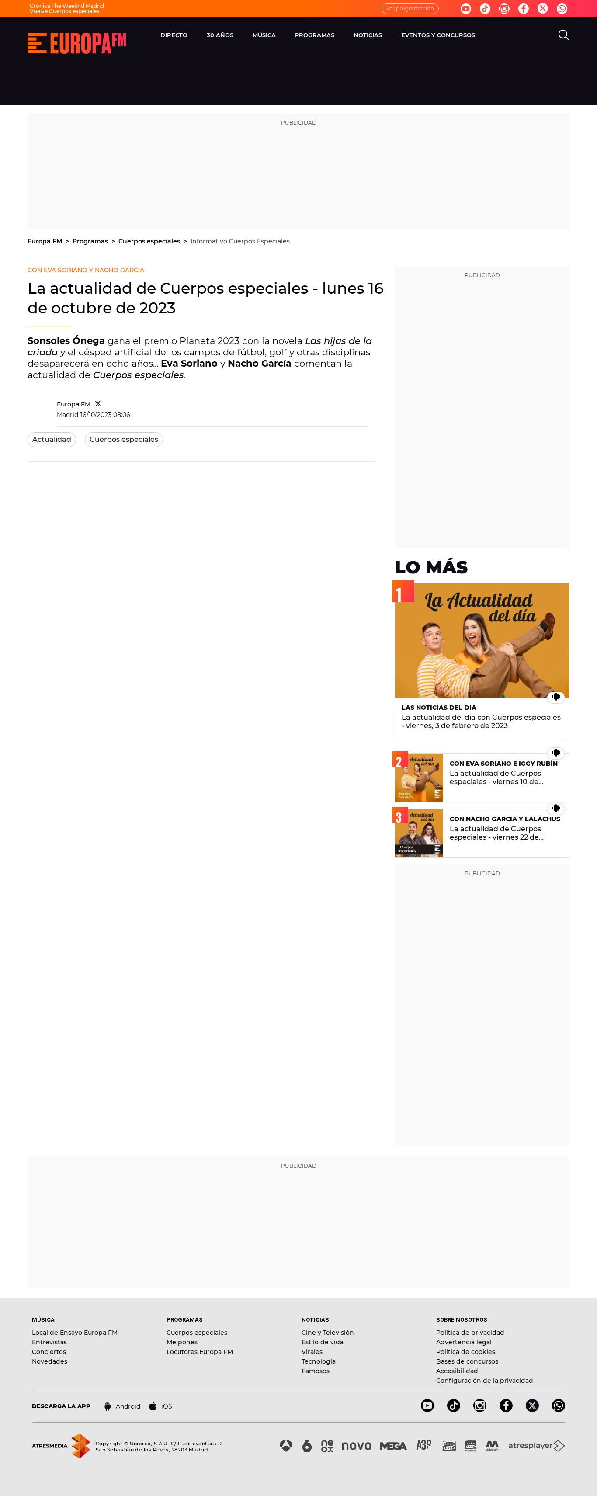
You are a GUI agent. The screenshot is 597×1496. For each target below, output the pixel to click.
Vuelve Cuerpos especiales (64, 11)
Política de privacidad (470, 1332)
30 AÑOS (220, 34)
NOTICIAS (368, 34)
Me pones (182, 1342)
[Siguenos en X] (532, 1410)
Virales (312, 1352)
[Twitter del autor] (98, 404)
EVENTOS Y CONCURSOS (438, 34)
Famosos (316, 1371)
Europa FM (46, 241)
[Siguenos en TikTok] (453, 1410)
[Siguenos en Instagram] (504, 8)
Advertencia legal (464, 1342)
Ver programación (410, 8)
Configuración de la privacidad (484, 1381)
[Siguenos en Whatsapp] (562, 8)
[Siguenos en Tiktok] (485, 8)
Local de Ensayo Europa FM (75, 1332)
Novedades (49, 1361)
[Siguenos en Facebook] (523, 8)
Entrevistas (49, 1342)
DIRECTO (173, 34)
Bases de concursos (467, 1361)
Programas (91, 241)
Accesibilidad (457, 1371)
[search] (564, 35)
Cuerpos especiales (150, 241)
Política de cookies (465, 1352)
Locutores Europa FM (200, 1352)
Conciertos (49, 1352)
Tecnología (319, 1361)
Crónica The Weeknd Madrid (67, 6)
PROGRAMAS (314, 34)
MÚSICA (264, 34)
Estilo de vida (323, 1342)
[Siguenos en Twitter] (543, 9)
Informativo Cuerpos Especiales (240, 241)
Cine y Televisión (328, 1332)
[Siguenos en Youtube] (466, 8)
